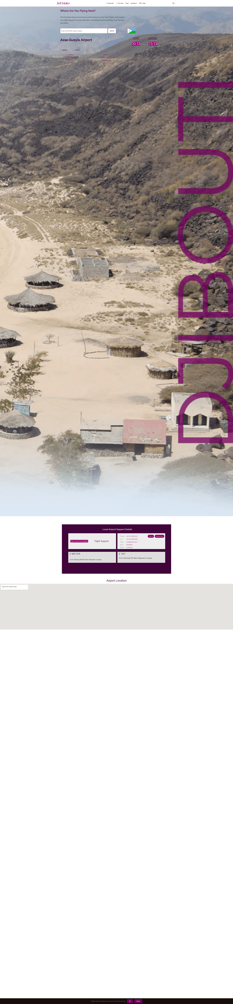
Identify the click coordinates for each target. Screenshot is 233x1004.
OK (130, 1001)
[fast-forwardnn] (63, 3)
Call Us (151, 536)
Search (112, 31)
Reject (138, 1001)
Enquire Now (159, 536)
